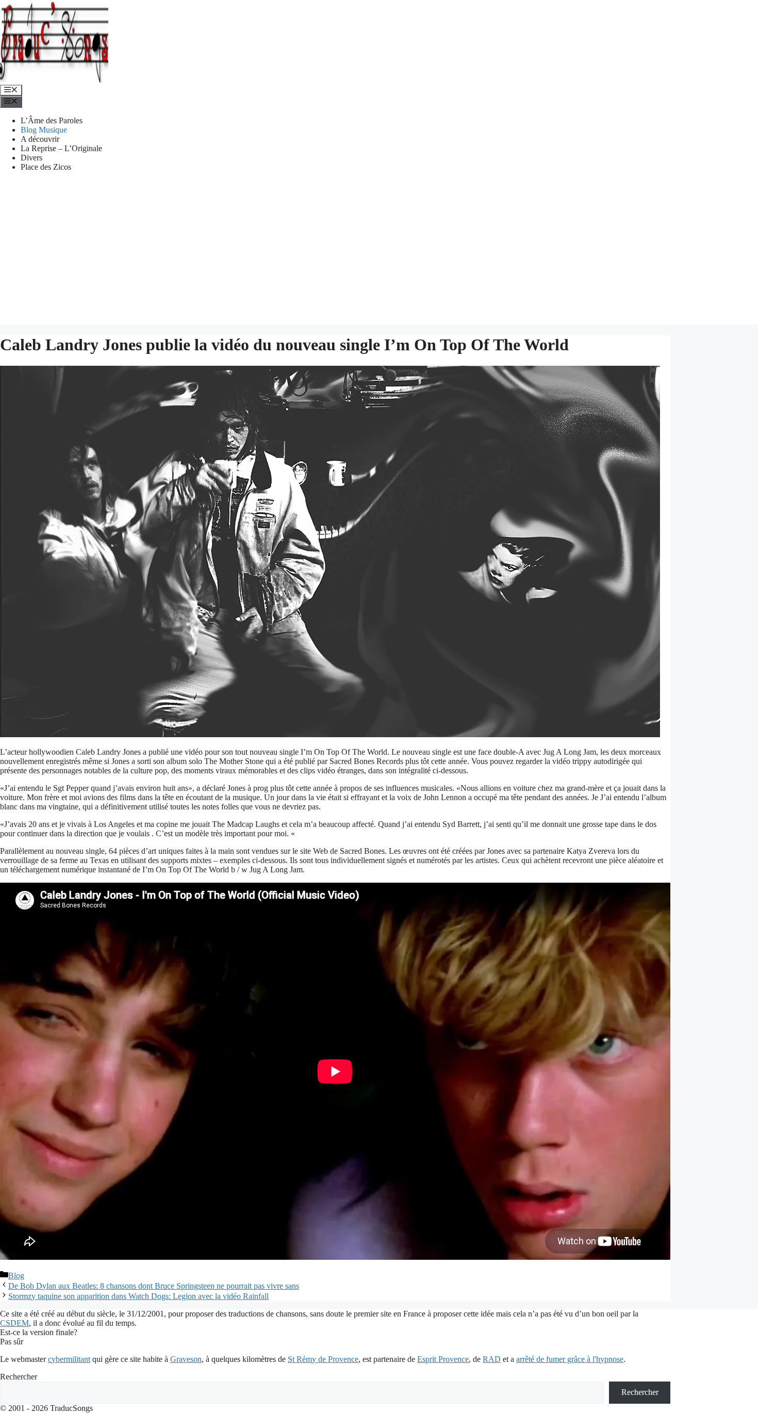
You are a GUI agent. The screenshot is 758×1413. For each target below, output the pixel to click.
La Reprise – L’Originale (61, 148)
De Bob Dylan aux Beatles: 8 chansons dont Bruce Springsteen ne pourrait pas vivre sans (153, 1285)
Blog (16, 1275)
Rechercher (18, 1376)
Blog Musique (44, 129)
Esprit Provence (443, 1359)
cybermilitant (69, 1359)
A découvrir (40, 139)
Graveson (186, 1359)
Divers (31, 157)
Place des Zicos (46, 167)
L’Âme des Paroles (52, 120)
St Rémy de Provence (323, 1359)
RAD (492, 1359)
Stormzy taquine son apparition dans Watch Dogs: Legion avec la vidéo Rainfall (138, 1296)
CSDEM (14, 1323)
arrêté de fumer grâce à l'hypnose (569, 1359)
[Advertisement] (379, 252)
